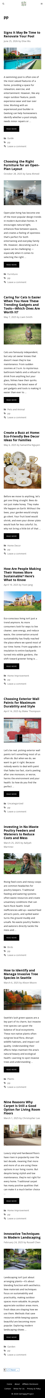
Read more (11, 129)
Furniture (12, 274)
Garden (11, 1346)
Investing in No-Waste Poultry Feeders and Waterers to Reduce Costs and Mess (21, 832)
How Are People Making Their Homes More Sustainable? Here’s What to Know (22, 574)
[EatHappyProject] (23, 3)
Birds (10, 947)
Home (9, 1384)
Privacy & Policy (34, 1388)
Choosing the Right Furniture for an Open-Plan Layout (22, 165)
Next (15, 1369)
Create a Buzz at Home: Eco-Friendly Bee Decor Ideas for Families (22, 436)
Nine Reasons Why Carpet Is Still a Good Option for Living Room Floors (22, 1107)
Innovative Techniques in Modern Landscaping (22, 1235)
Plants (10, 1078)
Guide (10, 138)
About (17, 1384)
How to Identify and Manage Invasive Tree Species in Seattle (21, 974)
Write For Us (19, 1388)
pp (8, 142)
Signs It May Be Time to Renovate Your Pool (22, 34)
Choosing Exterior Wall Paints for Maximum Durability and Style (21, 702)
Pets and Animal (16, 409)
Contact (7, 1388)
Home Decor (14, 545)
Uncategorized (15, 803)
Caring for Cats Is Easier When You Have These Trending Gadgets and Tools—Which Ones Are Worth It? (22, 304)
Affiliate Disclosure (30, 1384)
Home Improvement (18, 675)
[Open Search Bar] (3, 3)
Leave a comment (16, 146)
